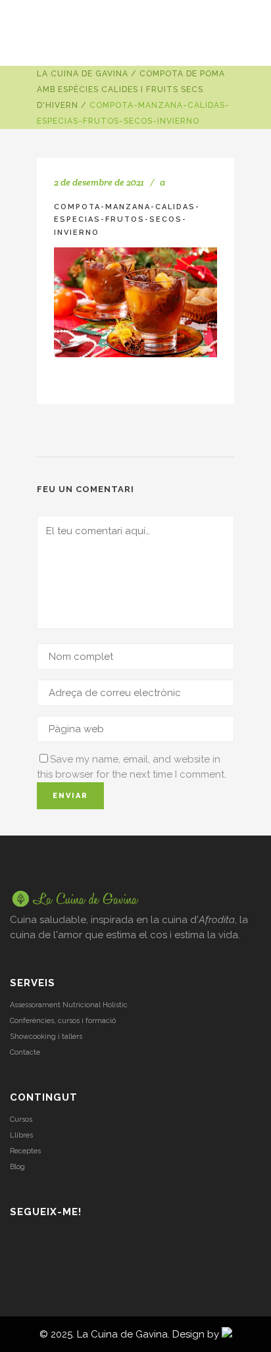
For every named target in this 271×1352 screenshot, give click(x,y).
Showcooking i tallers (46, 1036)
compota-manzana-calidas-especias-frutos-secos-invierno (127, 220)
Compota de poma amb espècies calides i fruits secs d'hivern (131, 89)
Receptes (25, 1151)
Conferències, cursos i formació (63, 1020)
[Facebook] (51, 1239)
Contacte (25, 1052)
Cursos (21, 1119)
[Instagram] (17, 1239)
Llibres (21, 1135)
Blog (17, 1167)
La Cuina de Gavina (82, 73)
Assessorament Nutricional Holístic (69, 1005)
